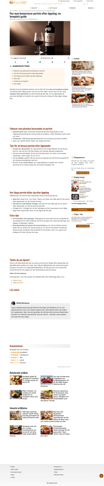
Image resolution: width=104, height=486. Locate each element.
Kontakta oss (58, 466)
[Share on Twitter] (52, 62)
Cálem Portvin (18, 283)
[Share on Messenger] (27, 62)
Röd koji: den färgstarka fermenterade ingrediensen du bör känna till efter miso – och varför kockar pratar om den (55, 416)
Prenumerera (82, 209)
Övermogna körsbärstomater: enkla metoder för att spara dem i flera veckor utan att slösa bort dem (55, 431)
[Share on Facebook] (15, 62)
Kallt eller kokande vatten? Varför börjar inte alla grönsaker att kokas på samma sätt (30, 415)
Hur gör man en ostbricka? (83, 196)
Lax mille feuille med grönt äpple (85, 182)
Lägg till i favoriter (19, 58)
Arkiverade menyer (80, 201)
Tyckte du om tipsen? (21, 81)
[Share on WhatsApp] (40, 62)
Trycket (90, 201)
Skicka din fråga (83, 226)
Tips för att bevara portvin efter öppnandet (28, 73)
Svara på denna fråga (76, 221)
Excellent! (23, 352)
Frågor (72, 8)
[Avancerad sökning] (87, 4)
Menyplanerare (82, 173)
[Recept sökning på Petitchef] (84, 3)
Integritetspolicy (58, 469)
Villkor (56, 472)
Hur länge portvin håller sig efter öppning (28, 76)
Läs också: (17, 84)
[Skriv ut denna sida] (68, 58)
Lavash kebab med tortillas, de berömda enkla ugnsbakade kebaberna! (85, 190)
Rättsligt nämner (58, 475)
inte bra (23, 363)
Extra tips (17, 78)
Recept (34, 8)
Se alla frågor (90, 223)
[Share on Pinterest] (64, 62)
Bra (21, 357)
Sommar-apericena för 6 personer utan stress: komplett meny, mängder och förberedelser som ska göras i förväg (55, 395)
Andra (90, 8)
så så (22, 360)
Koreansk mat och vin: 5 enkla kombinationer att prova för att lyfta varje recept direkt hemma (23, 431)
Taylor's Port (17, 280)
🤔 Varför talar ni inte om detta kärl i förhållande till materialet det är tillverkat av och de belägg (82, 219)
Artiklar (53, 8)
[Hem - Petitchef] (10, 10)
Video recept (14, 469)
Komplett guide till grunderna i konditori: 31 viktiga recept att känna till (30, 379)
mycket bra (24, 355)
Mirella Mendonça (33, 19)
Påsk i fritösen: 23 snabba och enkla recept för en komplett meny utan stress (30, 395)
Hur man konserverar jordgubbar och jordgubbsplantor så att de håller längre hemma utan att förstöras (55, 381)
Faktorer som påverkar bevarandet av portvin (29, 71)
